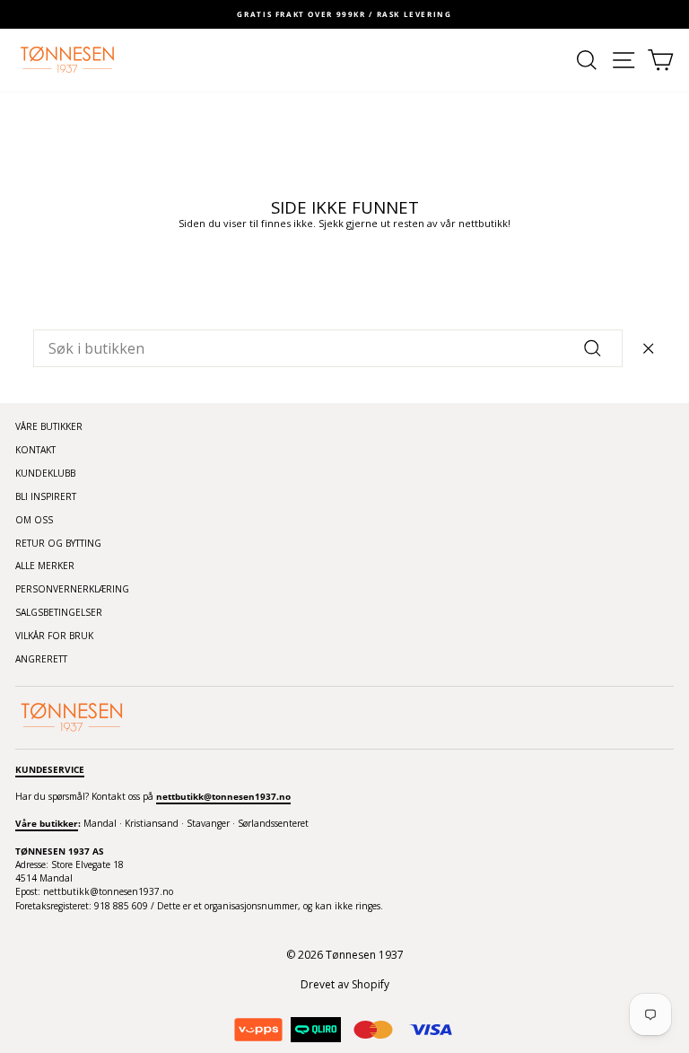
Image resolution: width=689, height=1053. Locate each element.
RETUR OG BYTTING (58, 543)
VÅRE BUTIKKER (49, 426)
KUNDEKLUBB (45, 473)
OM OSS (34, 519)
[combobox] (328, 348)
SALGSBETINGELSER (58, 612)
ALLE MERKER (44, 565)
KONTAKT (35, 449)
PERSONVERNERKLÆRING (72, 589)
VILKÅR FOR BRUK (54, 635)
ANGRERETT (41, 659)
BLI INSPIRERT (45, 496)
